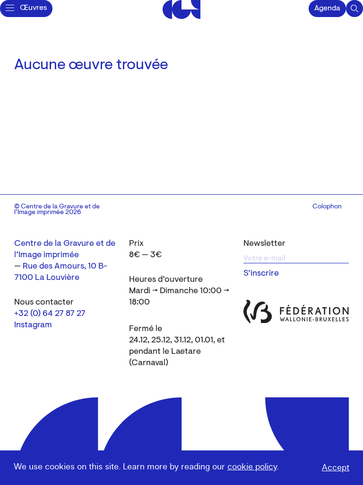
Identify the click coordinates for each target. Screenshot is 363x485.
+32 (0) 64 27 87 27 (50, 314)
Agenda (327, 8)
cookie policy (252, 466)
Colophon (327, 207)
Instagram (33, 325)
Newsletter (264, 244)
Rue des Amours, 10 (59, 266)
